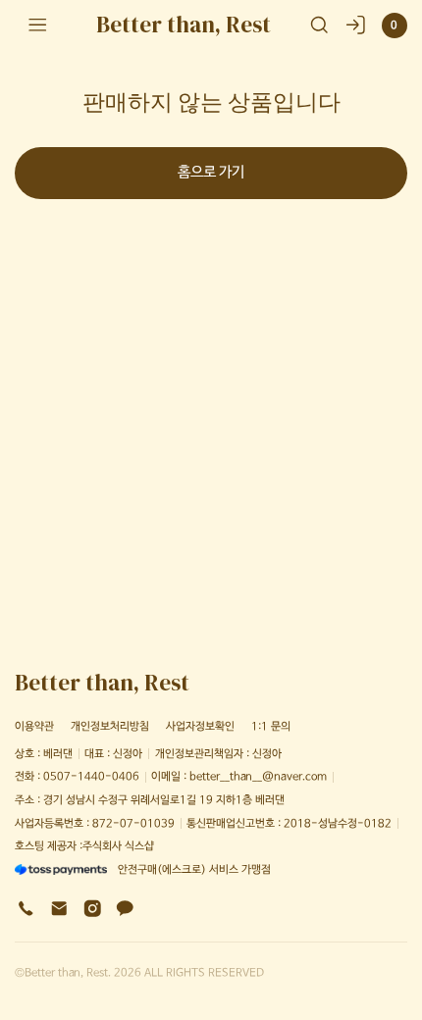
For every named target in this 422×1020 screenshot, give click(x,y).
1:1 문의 (270, 726)
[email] (59, 908)
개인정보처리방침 (110, 726)
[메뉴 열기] (38, 25)
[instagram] (92, 908)
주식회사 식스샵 (118, 846)
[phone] (26, 908)
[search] (319, 25)
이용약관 (34, 726)
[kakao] (125, 908)
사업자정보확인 (200, 726)
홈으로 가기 (211, 172)
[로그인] (355, 25)
